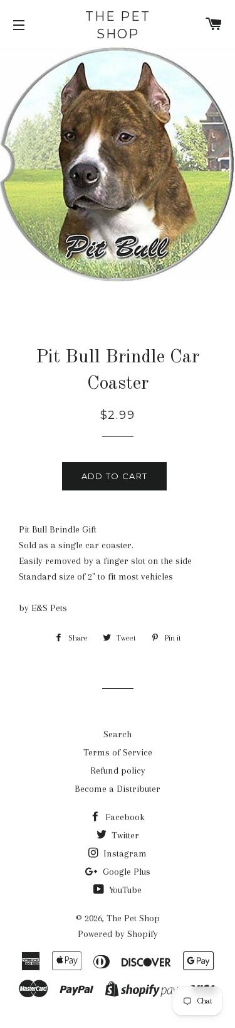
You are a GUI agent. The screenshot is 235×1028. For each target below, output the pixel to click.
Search (117, 734)
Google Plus (125, 871)
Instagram (124, 853)
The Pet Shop (117, 25)
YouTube (124, 889)
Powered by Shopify (118, 933)
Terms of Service (117, 752)
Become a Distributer (117, 788)
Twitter (124, 835)
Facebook (124, 817)
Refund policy (117, 770)
